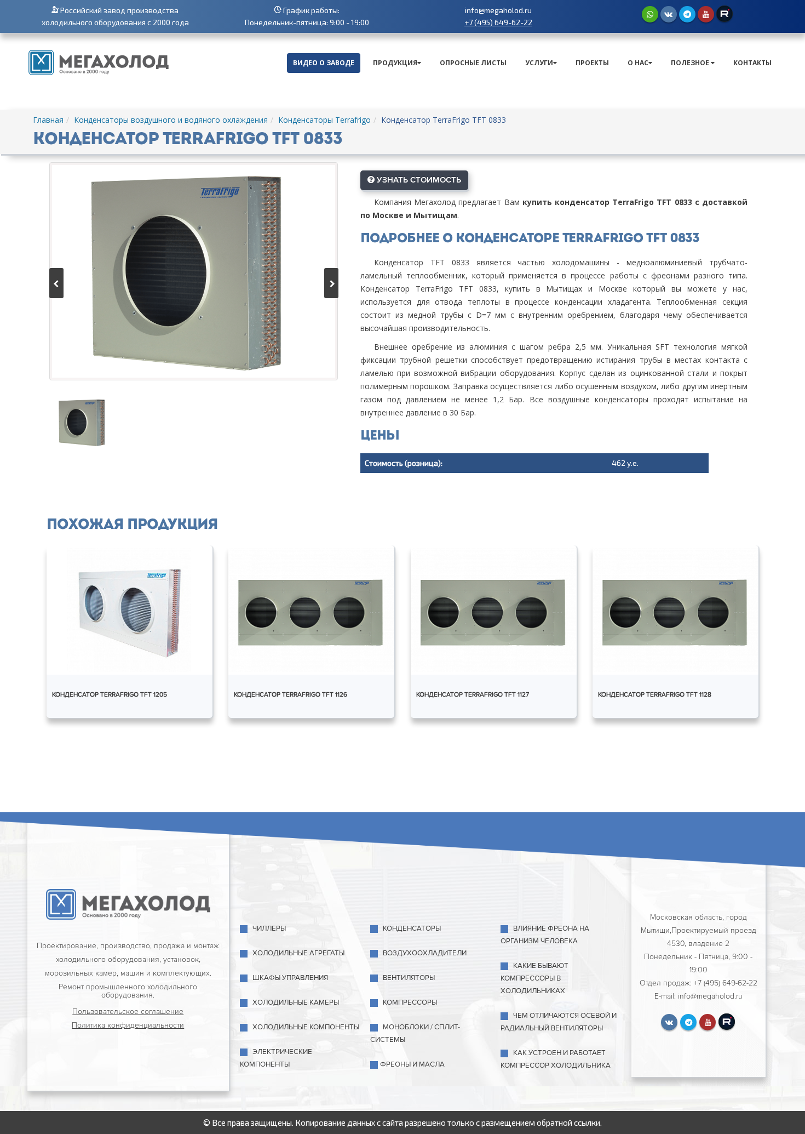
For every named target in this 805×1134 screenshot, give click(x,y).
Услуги (539, 62)
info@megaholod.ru (498, 10)
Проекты (592, 62)
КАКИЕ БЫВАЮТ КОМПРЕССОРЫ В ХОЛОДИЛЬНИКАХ (534, 978)
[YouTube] (706, 14)
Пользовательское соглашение (127, 1011)
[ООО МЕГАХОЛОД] (98, 61)
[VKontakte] (668, 14)
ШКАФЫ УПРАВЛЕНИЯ (290, 977)
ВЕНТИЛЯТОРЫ (409, 977)
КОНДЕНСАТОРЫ (412, 928)
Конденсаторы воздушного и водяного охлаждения (171, 120)
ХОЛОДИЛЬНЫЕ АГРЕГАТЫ (298, 953)
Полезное (691, 62)
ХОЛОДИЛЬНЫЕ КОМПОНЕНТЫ (305, 1027)
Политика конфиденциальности (128, 1025)
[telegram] (687, 14)
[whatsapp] (650, 14)
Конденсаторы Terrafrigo (324, 120)
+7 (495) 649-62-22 (498, 22)
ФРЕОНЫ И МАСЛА (412, 1064)
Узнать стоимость (418, 180)
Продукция (395, 62)
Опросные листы (473, 62)
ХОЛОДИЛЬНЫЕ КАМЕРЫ (295, 1002)
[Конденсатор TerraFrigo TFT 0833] (193, 271)
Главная (48, 120)
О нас (638, 62)
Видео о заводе (323, 62)
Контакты (752, 62)
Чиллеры (269, 928)
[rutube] (724, 13)
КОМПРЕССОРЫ (410, 1002)
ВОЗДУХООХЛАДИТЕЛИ (425, 953)
